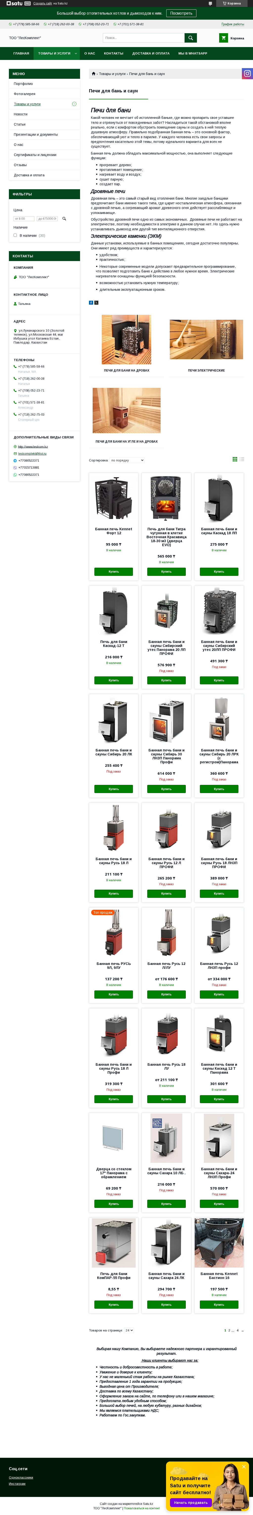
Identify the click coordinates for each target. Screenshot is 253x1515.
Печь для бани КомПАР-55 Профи (113, 1276)
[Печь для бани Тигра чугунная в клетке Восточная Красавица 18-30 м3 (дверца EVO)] (166, 498)
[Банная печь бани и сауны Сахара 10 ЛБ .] (166, 1138)
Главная (21, 53)
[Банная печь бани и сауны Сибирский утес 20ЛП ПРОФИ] (219, 610)
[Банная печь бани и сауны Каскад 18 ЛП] (219, 498)
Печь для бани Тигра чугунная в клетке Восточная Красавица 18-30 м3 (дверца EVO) (166, 537)
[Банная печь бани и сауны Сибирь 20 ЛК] (113, 719)
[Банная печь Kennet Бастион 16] (219, 1242)
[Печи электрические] (206, 339)
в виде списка (242, 460)
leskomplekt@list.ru (32, 453)
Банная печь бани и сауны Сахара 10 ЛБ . (166, 1171)
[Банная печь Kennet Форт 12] (113, 498)
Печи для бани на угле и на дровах (127, 441)
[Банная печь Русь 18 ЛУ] (166, 1033)
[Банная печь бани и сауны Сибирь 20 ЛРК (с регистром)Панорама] (219, 719)
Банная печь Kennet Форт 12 (113, 531)
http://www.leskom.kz (33, 446)
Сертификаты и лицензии (35, 155)
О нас (89, 53)
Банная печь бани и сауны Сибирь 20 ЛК (113, 752)
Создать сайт (42, 3)
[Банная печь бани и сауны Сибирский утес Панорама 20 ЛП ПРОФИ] (166, 610)
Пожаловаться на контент (142, 1508)
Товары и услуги (54, 53)
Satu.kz (148, 1504)
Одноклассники (21, 1477)
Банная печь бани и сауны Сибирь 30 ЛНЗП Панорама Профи (166, 756)
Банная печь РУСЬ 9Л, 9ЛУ (114, 966)
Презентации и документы (36, 134)
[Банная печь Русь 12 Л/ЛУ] (166, 932)
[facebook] (91, 303)
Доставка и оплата (150, 53)
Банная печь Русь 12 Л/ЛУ (166, 966)
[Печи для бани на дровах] (126, 339)
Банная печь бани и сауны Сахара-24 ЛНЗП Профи (219, 1173)
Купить (114, 571)
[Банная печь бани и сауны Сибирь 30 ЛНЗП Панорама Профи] (166, 719)
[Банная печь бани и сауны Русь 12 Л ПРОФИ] (166, 827)
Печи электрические (206, 370)
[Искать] (191, 38)
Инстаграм (17, 1484)
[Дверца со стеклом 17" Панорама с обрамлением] (113, 1138)
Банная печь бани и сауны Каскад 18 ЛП (219, 531)
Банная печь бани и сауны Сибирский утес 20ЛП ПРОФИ (219, 646)
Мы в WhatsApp (192, 53)
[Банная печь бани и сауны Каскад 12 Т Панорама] (219, 1033)
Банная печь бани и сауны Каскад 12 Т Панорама (219, 1068)
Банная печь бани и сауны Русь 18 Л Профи (114, 1068)
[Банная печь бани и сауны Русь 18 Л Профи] (113, 1033)
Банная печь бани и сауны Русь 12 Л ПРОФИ (166, 863)
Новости (20, 114)
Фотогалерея (24, 94)
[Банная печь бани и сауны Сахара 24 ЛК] (166, 1242)
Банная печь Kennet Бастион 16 (219, 1276)
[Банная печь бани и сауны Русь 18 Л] (113, 827)
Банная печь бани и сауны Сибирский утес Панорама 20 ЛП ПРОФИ (167, 648)
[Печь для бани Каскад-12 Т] (113, 610)
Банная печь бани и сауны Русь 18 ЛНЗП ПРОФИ (219, 863)
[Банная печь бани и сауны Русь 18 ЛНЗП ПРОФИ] (219, 827)
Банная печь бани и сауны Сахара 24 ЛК (166, 1276)
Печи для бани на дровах (126, 370)
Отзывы (20, 165)
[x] (96, 303)
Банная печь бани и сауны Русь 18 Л (114, 861)
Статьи (19, 124)
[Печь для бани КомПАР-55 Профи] (113, 1242)
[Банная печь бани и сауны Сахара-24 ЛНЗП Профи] (219, 1138)
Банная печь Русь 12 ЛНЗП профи (219, 966)
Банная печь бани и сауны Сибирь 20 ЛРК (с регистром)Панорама (219, 756)
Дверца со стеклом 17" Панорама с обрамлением (113, 1173)
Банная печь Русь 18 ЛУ (166, 1066)
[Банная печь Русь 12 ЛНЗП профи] (219, 932)
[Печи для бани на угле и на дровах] (126, 410)
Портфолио (23, 84)
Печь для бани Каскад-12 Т (113, 644)
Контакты (113, 53)
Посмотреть (181, 13)
